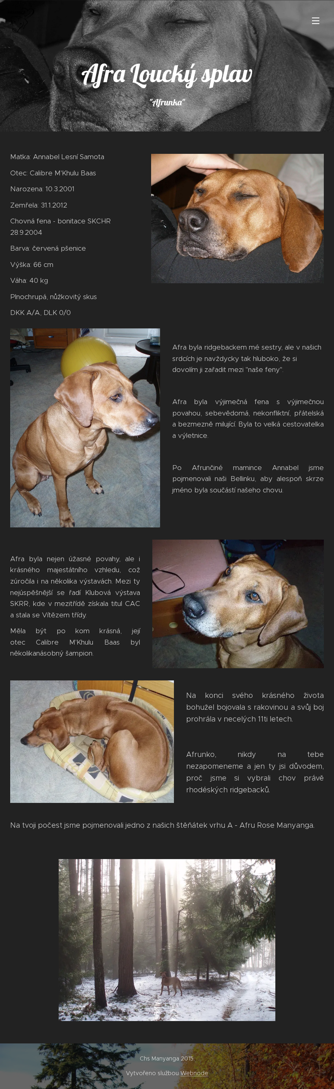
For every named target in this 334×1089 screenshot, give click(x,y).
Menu (316, 20)
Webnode (194, 1073)
